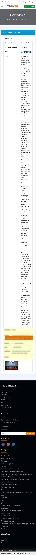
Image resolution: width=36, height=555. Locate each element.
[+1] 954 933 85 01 (9, 423)
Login (25, 338)
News (2, 402)
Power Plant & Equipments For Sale (12, 469)
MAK (2, 540)
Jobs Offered (5, 513)
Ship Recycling (5, 456)
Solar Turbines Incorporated (10, 543)
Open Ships (4, 508)
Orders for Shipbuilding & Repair (11, 511)
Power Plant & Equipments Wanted (12, 472)
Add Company (5, 400)
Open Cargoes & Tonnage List (10, 505)
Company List (5, 397)
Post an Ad (30, 6)
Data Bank (4, 405)
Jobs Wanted (5, 516)
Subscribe (30, 433)
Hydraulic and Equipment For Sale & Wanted (15, 479)
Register (30, 338)
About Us (4, 392)
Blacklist (3, 529)
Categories (4, 395)
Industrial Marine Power (21, 551)
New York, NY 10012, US (11, 420)
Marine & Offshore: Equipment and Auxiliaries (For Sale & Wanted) (9, 484)
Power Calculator (6, 408)
